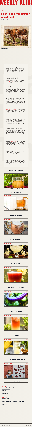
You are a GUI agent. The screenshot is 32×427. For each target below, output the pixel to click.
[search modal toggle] (30, 6)
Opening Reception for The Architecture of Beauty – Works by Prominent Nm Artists (13, 401)
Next (19, 381)
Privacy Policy (3, 425)
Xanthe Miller (5, 291)
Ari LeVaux (2, 23)
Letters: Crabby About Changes (6, 393)
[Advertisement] (16, 55)
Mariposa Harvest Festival (5, 398)
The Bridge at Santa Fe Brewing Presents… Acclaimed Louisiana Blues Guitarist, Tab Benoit (14, 402)
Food (2, 10)
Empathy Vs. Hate (4, 390)
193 (17, 381)
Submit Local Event (11, 425)
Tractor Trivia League (4, 404)
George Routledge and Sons (5, 48)
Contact (7, 425)
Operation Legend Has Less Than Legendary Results (8, 387)
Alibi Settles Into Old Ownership (6, 389)
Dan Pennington (6, 363)
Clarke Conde (5, 172)
